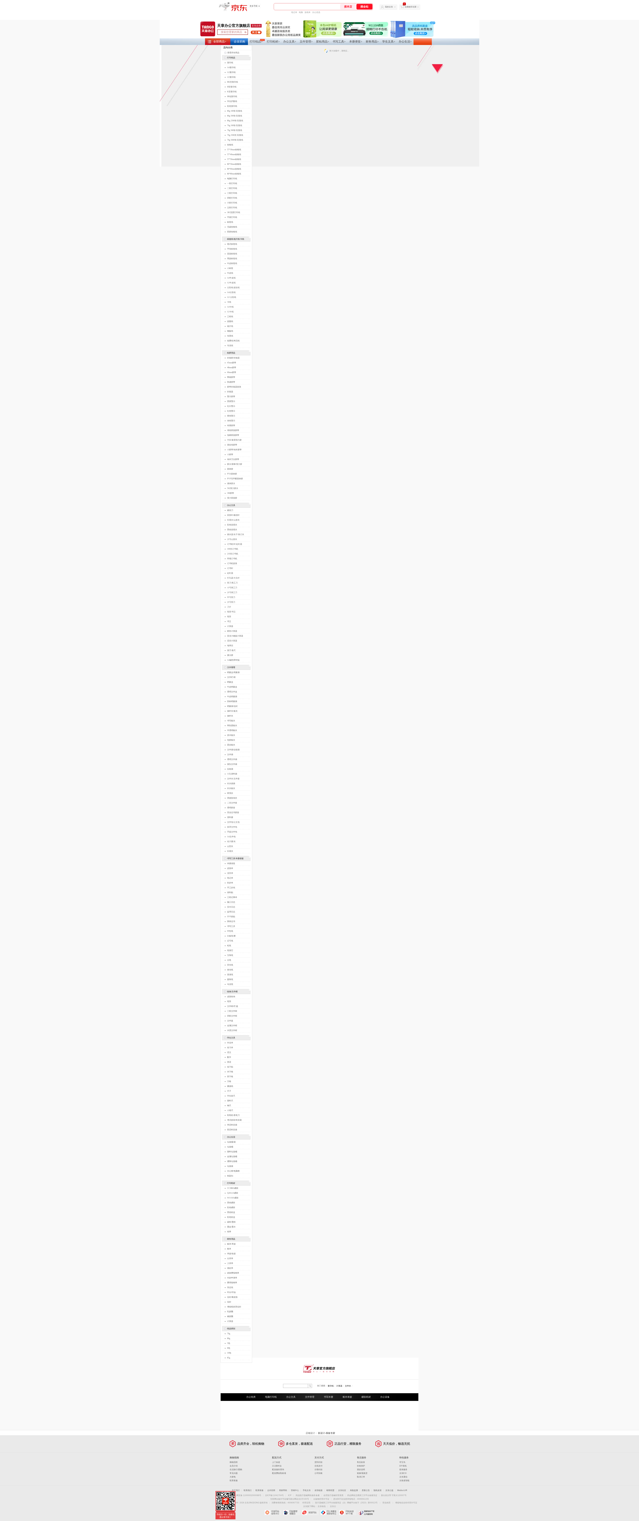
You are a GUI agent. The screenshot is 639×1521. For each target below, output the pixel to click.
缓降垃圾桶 (232, 1161)
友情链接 (318, 1490)
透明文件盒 (232, 692)
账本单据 (347, 1397)
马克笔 (230, 984)
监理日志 (231, 912)
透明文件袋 (232, 759)
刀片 (229, 607)
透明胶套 (231, 807)
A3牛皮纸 (231, 283)
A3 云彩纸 (231, 297)
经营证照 (306, 1503)
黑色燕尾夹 (232, 529)
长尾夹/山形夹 (233, 520)
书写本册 (328, 1397)
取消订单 (361, 1477)
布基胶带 (231, 425)
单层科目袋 (232, 1125)
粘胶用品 (231, 353)
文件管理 (231, 667)
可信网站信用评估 (273, 1512)
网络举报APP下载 (347, 1512)
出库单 (230, 1258)
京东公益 (389, 1490)
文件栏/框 (231, 677)
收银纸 (230, 145)
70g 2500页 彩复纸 (235, 135)
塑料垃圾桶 (232, 1151)
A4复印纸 (231, 67)
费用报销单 (232, 1282)
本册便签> (355, 41)
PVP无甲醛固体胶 (235, 478)
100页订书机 (232, 549)
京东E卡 (403, 1473)
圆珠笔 (230, 979)
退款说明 (361, 1469)
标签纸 (230, 222)
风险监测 (354, 1490)
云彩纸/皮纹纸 (233, 287)
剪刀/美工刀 (232, 583)
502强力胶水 (232, 488)
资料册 (230, 817)
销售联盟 (330, 1490)
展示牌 (230, 655)
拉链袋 (230, 769)
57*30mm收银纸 (234, 149)
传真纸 (230, 336)
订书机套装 (232, 563)
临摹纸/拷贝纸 (233, 341)
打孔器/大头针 (233, 578)
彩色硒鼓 (231, 1207)
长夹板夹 (231, 788)
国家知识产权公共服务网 (366, 1512)
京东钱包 (322, 1506)
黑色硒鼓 (231, 1202)
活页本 (230, 873)
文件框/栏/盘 (232, 1006)
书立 (229, 621)
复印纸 (230, 62)
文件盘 (230, 1021)
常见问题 (234, 1473)
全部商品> (219, 41)
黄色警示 (231, 416)
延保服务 (403, 1469)
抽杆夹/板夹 (232, 711)
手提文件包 (232, 832)
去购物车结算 (411, 7)
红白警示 (231, 406)
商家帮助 (283, 1490)
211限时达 (277, 1466)
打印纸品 (231, 57)
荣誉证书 (231, 921)
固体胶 (230, 469)
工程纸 (230, 316)
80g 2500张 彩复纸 (235, 120)
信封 (229, 1302)
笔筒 (229, 616)
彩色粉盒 (231, 1217)
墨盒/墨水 (231, 1227)
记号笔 (230, 941)
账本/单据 (231, 1244)
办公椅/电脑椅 (233, 1171)
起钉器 (230, 573)
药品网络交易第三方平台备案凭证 (362, 1495)
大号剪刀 (231, 602)
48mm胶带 (231, 367)
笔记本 (294, 12)
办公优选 (316, 12)
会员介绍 (234, 1466)
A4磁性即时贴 (233, 660)
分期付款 (318, 1469)
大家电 (233, 1477)
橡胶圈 (230, 1316)
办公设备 (385, 1397)
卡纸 (229, 302)
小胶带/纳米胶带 (234, 449)
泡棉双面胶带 (233, 435)
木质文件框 (232, 1030)
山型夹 (230, 846)
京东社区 (342, 1490)
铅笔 (229, 945)
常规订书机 (232, 558)
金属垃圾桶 (232, 1156)
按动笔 (230, 970)
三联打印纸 (232, 193)
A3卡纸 (230, 312)
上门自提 (276, 1462)
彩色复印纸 (232, 106)
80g (228, 1338)
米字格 (230, 1072)
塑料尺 (230, 1101)
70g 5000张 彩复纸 (235, 140)
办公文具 (231, 505)
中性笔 (230, 931)
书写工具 (231, 926)
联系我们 (248, 1490)
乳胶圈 (230, 1311)
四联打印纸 (232, 198)
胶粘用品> (322, 41)
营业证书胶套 (233, 812)
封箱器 (230, 391)
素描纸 (230, 1086)
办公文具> (289, 41)
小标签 (230, 268)
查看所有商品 (233, 52)
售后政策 (361, 1462)
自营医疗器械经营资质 (333, 1495)
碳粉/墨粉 (231, 1222)
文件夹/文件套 (233, 778)
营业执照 (386, 1503)
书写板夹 (231, 721)
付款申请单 (232, 1278)
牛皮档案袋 (232, 696)
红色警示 (231, 411)
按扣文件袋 (232, 764)
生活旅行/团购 (236, 1469)
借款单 (230, 1268)
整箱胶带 (231, 377)
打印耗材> (273, 41)
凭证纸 (230, 1287)
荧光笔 (230, 965)
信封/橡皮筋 (232, 1297)
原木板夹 (231, 735)
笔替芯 (230, 950)
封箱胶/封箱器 (233, 358)
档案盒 (230, 682)
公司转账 (318, 1473)
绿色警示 (231, 420)
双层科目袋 (232, 1130)
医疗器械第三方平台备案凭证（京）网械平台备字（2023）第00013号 (346, 1503)
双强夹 (230, 793)
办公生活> (405, 41)
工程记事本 (232, 897)
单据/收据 (231, 1253)
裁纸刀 (230, 510)
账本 (229, 1249)
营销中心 (295, 1490)
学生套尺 (231, 1096)
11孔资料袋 (232, 774)
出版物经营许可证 (321, 1499)
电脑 (301, 12)
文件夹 (348, 1386)
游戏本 (308, 12)
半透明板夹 (232, 730)
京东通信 (403, 1477)
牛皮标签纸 (232, 263)
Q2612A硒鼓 (232, 1193)
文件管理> (306, 41)
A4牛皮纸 (231, 278)
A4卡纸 (230, 307)
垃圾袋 (230, 1166)
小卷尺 (230, 1110)
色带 (229, 1231)
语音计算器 (232, 641)
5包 (228, 1343)
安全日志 (231, 907)
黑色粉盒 (231, 1212)
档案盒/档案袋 (233, 672)
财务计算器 (232, 631)
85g (228, 1358)
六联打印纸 (232, 203)
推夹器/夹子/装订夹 (235, 534)
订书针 (230, 568)
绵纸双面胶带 (233, 430)
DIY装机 (403, 1466)
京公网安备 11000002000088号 (246, 1495)
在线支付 (318, 1466)
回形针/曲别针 (233, 515)
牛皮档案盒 (232, 687)
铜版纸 (230, 331)
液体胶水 (231, 483)
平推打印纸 (232, 217)
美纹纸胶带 (232, 445)
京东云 (333, 1506)
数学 (229, 1057)
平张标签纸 (232, 249)
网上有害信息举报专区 (328, 1512)
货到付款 (318, 1462)
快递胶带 (231, 382)
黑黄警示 (231, 401)
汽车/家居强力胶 (234, 440)
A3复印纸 (231, 72)
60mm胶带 (231, 372)
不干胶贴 (231, 916)
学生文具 (231, 1038)
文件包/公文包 (233, 822)
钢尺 (229, 1105)
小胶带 (230, 454)
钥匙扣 (230, 1176)
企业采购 (239, 41)
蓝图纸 (230, 321)
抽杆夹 (230, 716)
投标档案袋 (232, 701)
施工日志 (231, 902)
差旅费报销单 (233, 1273)
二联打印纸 (232, 188)
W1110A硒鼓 (232, 1198)
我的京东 (389, 7)
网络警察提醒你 (291, 1512)
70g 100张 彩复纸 (234, 125)
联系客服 (234, 1480)
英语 (229, 1062)
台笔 (229, 960)
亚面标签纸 (232, 254)
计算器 (230, 626)
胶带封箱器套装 (234, 387)
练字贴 (230, 1067)
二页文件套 (232, 803)
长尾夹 (230, 851)
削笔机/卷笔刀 (233, 1115)
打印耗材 (231, 1183)
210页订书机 (232, 554)
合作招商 (271, 1490)
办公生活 (231, 1137)
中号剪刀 (231, 597)
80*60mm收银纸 (234, 169)
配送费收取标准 (279, 1473)
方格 (229, 1081)
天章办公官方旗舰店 (233, 25)
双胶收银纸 (232, 232)
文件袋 (230, 754)
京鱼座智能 (404, 1480)
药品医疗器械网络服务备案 (308, 1495)
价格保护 (361, 1466)
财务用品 (231, 1239)
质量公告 (366, 1490)
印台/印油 (231, 1292)
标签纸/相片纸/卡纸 (235, 239)
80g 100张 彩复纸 (234, 111)
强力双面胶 (232, 498)
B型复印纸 (231, 87)
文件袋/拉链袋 (233, 750)
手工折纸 (231, 887)
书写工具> (339, 41)
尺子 (229, 1091)
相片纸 (230, 326)
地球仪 (230, 645)
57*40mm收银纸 (234, 154)
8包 (228, 1348)
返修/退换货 (362, 1473)
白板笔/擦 (231, 936)
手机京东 (307, 1490)
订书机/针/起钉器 (234, 544)
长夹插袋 (231, 783)
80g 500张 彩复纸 (234, 116)
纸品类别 (231, 1328)
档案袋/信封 (232, 706)
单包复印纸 (232, 96)
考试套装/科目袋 (234, 1120)
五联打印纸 (232, 207)
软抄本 (230, 883)
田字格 (230, 1076)
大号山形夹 (232, 539)
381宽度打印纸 (233, 212)
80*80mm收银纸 (234, 174)
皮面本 (230, 868)
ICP (289, 1495)
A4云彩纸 (231, 292)
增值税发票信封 (234, 1307)
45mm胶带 (231, 363)
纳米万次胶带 (233, 459)
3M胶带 (230, 493)
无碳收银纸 (232, 227)
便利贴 (230, 892)
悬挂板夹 (231, 745)
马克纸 (230, 345)
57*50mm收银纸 (234, 159)
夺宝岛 (402, 1462)
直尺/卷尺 (231, 650)
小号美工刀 (232, 587)
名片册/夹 (231, 841)
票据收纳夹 (232, 798)
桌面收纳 (231, 996)
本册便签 (231, 863)
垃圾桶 (230, 1147)
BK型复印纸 (232, 82)
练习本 (230, 1047)
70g (228, 1333)
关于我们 (236, 1490)
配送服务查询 (278, 1469)
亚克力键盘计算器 (235, 636)
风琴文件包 (232, 827)
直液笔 (230, 974)
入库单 (230, 1263)
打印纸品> (256, 41)
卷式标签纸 (232, 244)
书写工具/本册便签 (235, 858)
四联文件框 (232, 1016)
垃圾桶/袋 (231, 1142)
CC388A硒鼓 (232, 1188)
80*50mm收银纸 (234, 164)
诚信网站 (310, 1512)
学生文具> (388, 41)
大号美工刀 (232, 592)
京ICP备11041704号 (274, 1495)
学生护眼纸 (232, 101)
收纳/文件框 (232, 991)
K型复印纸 (232, 91)
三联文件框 (232, 1011)
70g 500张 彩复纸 (234, 130)
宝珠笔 (230, 955)
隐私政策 (378, 1490)
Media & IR (402, 1490)
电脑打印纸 (232, 178)
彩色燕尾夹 (232, 525)
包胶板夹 (231, 740)
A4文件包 (231, 836)
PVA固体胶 (232, 474)
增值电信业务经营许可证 (406, 1503)
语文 (229, 1052)
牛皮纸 (230, 273)
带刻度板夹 (232, 725)
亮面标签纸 (232, 258)
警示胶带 (231, 396)
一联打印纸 (232, 183)
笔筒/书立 (231, 612)
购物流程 (234, 1462)
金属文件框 (232, 1025)
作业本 (230, 1043)
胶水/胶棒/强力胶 (234, 464)
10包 (229, 1353)
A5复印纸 (231, 77)
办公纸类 (251, 1397)
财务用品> (372, 41)
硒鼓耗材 (366, 1397)
